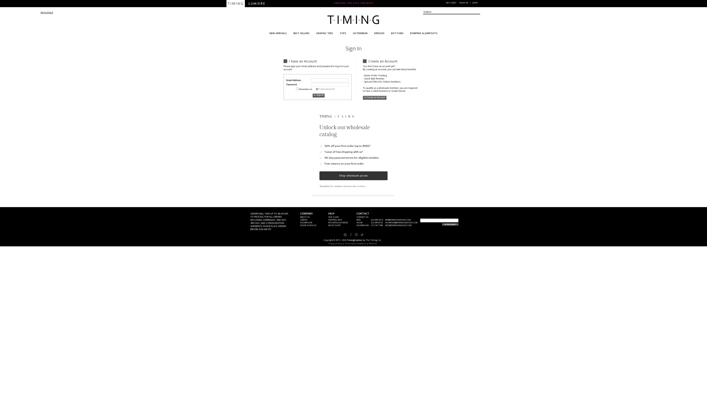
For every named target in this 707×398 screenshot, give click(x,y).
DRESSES (379, 33)
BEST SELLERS (301, 33)
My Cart (451, 3)
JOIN (475, 3)
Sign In (463, 3)
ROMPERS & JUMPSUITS (424, 33)
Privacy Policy (335, 243)
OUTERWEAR (360, 33)
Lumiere (257, 3)
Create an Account (376, 97)
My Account (334, 225)
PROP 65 (373, 243)
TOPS (343, 33)
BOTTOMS (397, 33)
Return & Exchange (338, 222)
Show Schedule (308, 225)
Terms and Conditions (355, 243)
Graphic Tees (324, 33)
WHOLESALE (353, 19)
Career (303, 220)
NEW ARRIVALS (278, 33)
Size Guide (333, 217)
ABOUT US (304, 217)
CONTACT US (362, 217)
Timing (235, 3)
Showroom (306, 222)
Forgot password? (327, 89)
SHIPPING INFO (335, 220)
